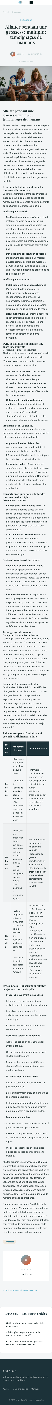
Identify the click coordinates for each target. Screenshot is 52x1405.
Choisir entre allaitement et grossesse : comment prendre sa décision (25, 1343)
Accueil (6, 12)
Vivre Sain (10, 1371)
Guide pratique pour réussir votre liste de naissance (25, 1324)
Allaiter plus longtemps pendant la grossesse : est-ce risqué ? (23, 1334)
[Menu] (31, 2)
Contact (35, 1389)
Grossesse (16, 12)
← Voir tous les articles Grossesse (20, 1290)
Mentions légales (20, 1389)
